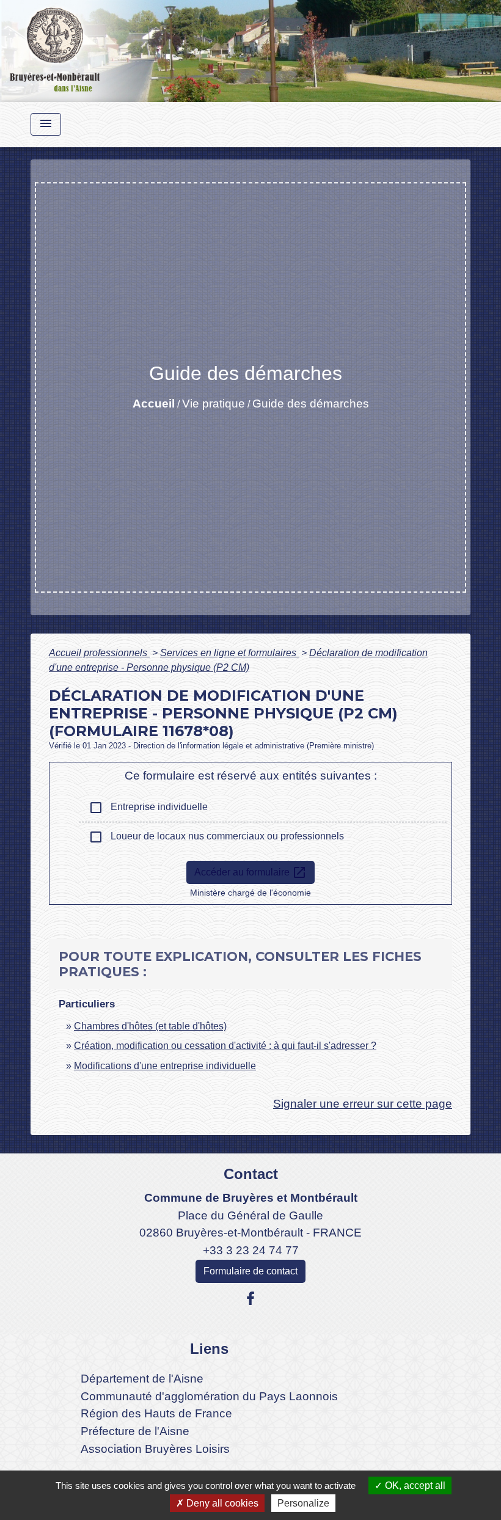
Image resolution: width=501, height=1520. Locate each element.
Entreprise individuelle (148, 807)
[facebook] (250, 1299)
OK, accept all (413, 1485)
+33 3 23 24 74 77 (251, 1250)
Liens (209, 1348)
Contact (251, 1174)
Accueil (154, 403)
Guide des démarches (310, 403)
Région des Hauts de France (156, 1413)
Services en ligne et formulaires (229, 653)
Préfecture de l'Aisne (135, 1431)
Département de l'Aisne (142, 1378)
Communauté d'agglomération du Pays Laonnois (209, 1396)
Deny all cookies (221, 1503)
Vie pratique (213, 403)
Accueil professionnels (99, 653)
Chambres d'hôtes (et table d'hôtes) (150, 1026)
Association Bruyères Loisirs (155, 1448)
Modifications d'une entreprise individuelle (165, 1066)
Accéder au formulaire (250, 872)
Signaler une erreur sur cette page (362, 1103)
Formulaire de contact (250, 1271)
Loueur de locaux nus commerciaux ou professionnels (216, 837)
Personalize (303, 1503)
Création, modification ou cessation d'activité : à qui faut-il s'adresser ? (225, 1045)
